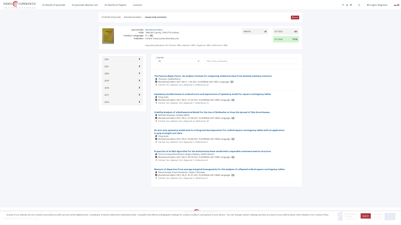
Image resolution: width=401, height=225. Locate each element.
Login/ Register (379, 4)
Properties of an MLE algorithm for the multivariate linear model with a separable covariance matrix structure (212, 151)
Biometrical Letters (133, 17)
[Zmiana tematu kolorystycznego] (359, 5)
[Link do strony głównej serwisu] (19, 4)
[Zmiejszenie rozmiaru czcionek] (341, 5)
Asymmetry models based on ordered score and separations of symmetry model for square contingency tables (212, 94)
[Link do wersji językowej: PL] (395, 4)
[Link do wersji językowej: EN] (398, 4)
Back (295, 17)
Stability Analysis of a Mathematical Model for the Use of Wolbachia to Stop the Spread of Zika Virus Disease (212, 112)
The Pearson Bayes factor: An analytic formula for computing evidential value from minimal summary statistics (213, 76)
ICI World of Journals (111, 17)
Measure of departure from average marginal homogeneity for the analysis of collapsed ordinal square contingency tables (219, 169)
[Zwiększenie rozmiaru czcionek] (352, 5)
